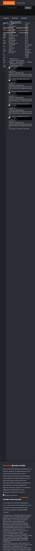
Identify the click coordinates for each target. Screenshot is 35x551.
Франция (28, 49)
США (26, 48)
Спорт (10, 46)
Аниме (11, 24)
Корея (27, 55)
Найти (28, 8)
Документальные (22, 27)
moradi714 (12, 71)
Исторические (13, 35)
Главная (6, 18)
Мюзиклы (12, 41)
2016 (26, 40)
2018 (26, 37)
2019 (26, 35)
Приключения (13, 43)
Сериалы (24, 18)
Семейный (12, 45)
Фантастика (12, 51)
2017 (26, 38)
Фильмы (15, 18)
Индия (27, 54)
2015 (26, 41)
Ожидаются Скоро (9, 32)
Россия (27, 46)
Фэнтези (11, 52)
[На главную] (17, 3)
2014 (26, 43)
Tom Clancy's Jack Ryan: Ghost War (19, 79)
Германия (28, 52)
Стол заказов (23, 32)
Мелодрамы (12, 40)
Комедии (11, 37)
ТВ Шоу (5, 23)
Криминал (12, 38)
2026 (26, 24)
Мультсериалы (16, 23)
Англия (27, 51)
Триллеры (12, 48)
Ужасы (11, 49)
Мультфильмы (8, 27)
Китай (27, 57)
